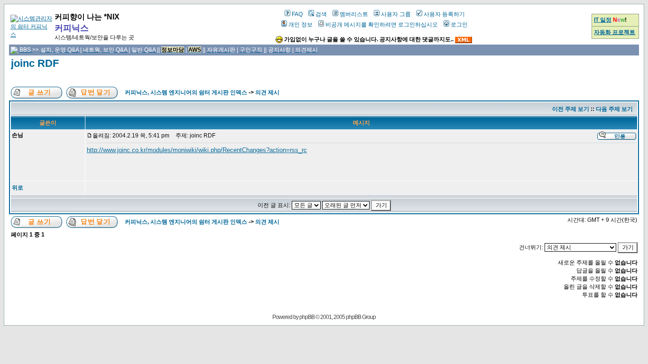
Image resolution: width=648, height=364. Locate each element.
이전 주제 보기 (570, 109)
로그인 (459, 24)
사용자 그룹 (396, 14)
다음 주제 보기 (614, 109)
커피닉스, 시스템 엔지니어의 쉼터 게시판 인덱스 (186, 92)
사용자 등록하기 (444, 14)
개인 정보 (300, 24)
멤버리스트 (354, 14)
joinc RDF (35, 63)
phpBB (307, 317)
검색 (321, 14)
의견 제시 (267, 92)
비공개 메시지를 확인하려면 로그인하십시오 (381, 24)
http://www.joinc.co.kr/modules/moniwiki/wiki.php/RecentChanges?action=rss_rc (197, 150)
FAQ (297, 14)
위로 (17, 187)
